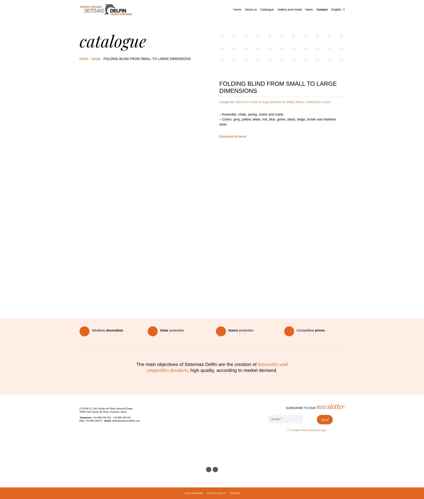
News (309, 9)
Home (237, 9)
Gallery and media (290, 9)
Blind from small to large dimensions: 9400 (265, 102)
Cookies (234, 493)
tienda (95, 59)
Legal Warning (193, 493)
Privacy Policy (307, 430)
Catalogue (267, 9)
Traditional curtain (317, 102)
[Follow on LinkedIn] (215, 469)
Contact (322, 9)
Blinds (299, 102)
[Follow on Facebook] (208, 469)
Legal (323, 430)
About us (251, 9)
